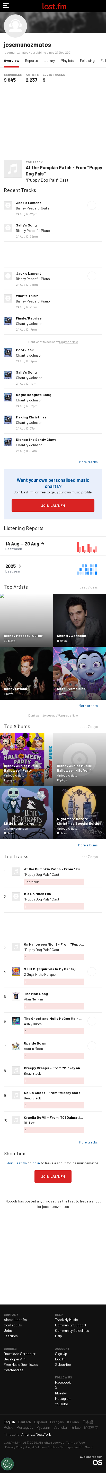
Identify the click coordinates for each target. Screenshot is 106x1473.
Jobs (8, 1330)
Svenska (60, 1427)
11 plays (62, 640)
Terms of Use (75, 1442)
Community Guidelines (72, 1330)
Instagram (63, 1398)
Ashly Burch (33, 1024)
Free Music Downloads (21, 1364)
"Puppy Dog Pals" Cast (47, 180)
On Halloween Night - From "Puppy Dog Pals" (62, 944)
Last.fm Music (83, 1447)
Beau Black (32, 1073)
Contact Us (13, 1325)
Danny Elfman (15, 688)
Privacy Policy (14, 1447)
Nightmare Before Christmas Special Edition (79, 821)
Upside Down (35, 1043)
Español (40, 1422)
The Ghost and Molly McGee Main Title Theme (62, 1018)
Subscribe (63, 1364)
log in (36, 1163)
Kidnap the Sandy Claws (36, 439)
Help (58, 1336)
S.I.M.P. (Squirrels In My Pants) (49, 969)
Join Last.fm (53, 505)
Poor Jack (25, 350)
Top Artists (16, 587)
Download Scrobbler (20, 1353)
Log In (60, 1359)
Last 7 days (89, 588)
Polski (8, 1427)
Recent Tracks (20, 190)
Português (25, 1427)
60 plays (9, 640)
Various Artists (14, 775)
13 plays (9, 780)
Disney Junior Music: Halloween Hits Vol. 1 (74, 767)
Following (87, 60)
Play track (92, 205)
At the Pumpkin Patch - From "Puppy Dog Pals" (64, 170)
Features (11, 1336)
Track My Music (66, 1319)
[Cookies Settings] (7, 1464)
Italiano (73, 1422)
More (100, 205)
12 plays (62, 780)
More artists (88, 705)
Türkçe (75, 1427)
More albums (88, 845)
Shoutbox (14, 1153)
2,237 (31, 80)
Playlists (67, 60)
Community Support (70, 1325)
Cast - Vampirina (71, 688)
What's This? (27, 295)
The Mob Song (36, 993)
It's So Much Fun (37, 893)
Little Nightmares (19, 823)
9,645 (10, 80)
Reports (31, 60)
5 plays (62, 693)
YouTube (61, 1404)
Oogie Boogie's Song (33, 394)
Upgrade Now (68, 341)
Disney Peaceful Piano (33, 230)
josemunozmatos (27, 44)
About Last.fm (15, 1319)
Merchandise (13, 1370)
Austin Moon (33, 1048)
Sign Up (61, 1353)
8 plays (9, 693)
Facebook (63, 1382)
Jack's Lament (28, 202)
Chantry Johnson (29, 323)
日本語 (87, 1422)
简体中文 (91, 1427)
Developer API (14, 1359)
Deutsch (24, 1422)
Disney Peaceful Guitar (33, 208)
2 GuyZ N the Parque (40, 974)
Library (49, 60)
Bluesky (61, 1393)
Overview (13, 60)
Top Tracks (16, 856)
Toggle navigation (6, 6)
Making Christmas (31, 417)
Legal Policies (36, 1447)
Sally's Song (26, 225)
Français (57, 1422)
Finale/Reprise (28, 318)
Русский (43, 1427)
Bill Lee (29, 1123)
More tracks (88, 462)
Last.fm (54, 6)
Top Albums (17, 726)
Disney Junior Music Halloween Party (21, 767)
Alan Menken (33, 999)
